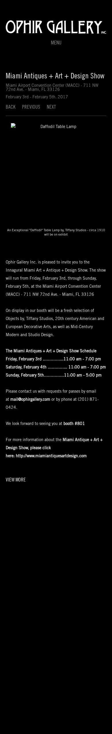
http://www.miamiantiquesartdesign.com (51, 456)
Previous (31, 107)
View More (16, 480)
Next (51, 107)
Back (11, 107)
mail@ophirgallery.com (30, 400)
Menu (56, 43)
